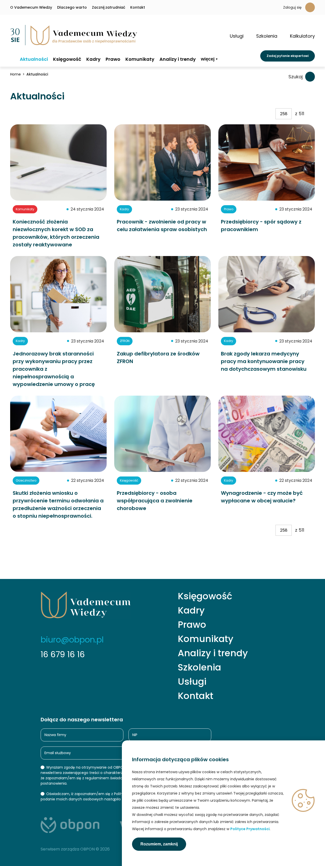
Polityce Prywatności (250, 828)
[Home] (12, 59)
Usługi (192, 681)
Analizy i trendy (177, 59)
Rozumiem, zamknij (159, 844)
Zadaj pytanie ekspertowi (287, 56)
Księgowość (67, 59)
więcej (208, 59)
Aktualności (34, 59)
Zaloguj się (292, 7)
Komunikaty (139, 59)
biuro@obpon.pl (72, 639)
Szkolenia (199, 667)
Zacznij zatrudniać (108, 7)
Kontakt (137, 7)
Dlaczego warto (72, 7)
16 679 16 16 (63, 654)
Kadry (93, 59)
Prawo (113, 59)
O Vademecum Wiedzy (31, 7)
